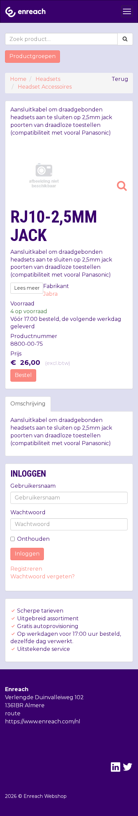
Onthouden (33, 539)
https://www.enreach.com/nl (42, 721)
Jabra (50, 294)
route (12, 713)
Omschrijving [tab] (28, 403)
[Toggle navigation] (127, 11)
